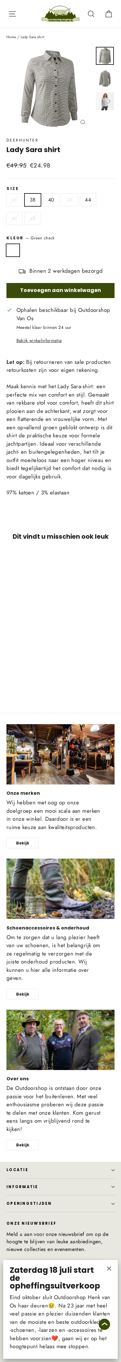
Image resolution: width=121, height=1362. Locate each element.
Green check (12, 250)
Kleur (30, 238)
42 (69, 199)
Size (12, 189)
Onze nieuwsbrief (31, 1223)
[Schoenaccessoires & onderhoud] (60, 889)
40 (51, 199)
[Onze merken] (60, 754)
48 (33, 218)
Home (11, 36)
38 (33, 199)
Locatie (17, 1169)
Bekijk (22, 843)
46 (14, 218)
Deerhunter (22, 140)
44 (88, 199)
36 (14, 199)
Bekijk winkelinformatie (39, 340)
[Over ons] (60, 1040)
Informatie (22, 1186)
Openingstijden (29, 1203)
